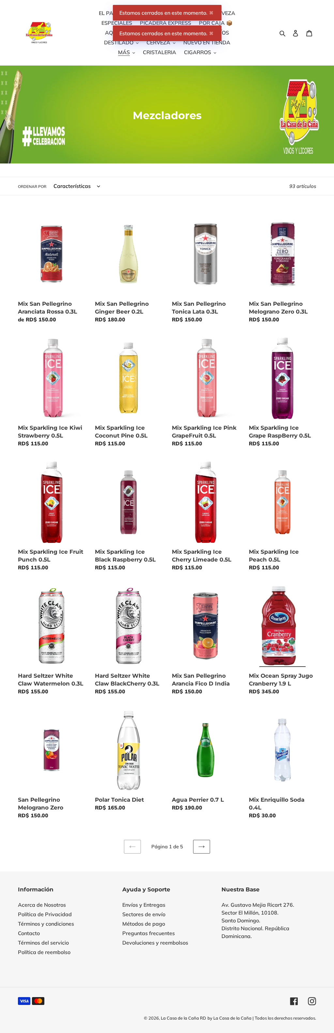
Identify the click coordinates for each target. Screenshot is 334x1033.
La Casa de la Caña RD (183, 1018)
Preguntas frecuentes (148, 933)
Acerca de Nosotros (42, 905)
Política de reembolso (44, 952)
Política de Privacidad (45, 914)
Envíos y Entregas (143, 905)
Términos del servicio (43, 942)
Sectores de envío (143, 914)
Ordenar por (32, 186)
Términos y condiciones (46, 923)
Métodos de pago (143, 923)
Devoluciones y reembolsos (155, 942)
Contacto (29, 933)
